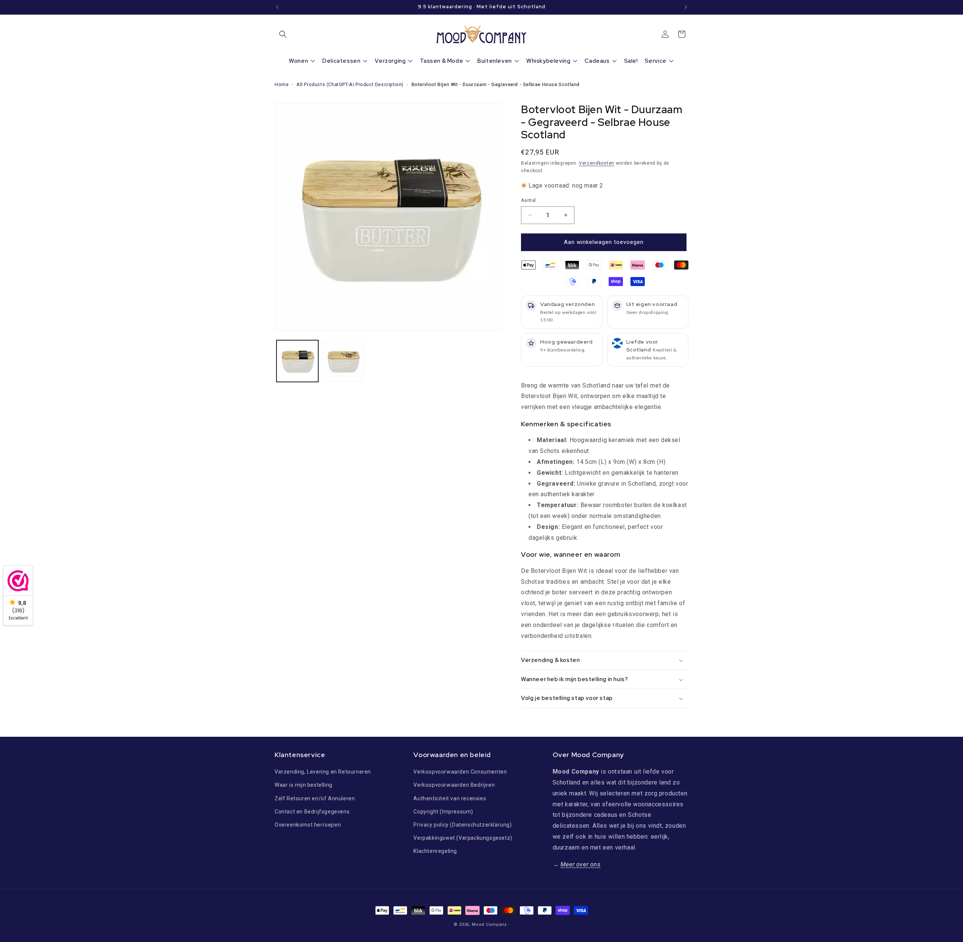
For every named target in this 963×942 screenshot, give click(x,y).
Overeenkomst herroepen (308, 825)
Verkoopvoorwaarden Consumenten (460, 772)
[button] (283, 34)
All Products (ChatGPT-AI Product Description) (350, 84)
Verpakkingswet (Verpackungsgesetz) (462, 838)
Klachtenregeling (435, 851)
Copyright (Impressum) (443, 812)
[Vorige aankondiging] (277, 7)
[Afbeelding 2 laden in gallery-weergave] (343, 361)
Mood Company (489, 924)
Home (282, 84)
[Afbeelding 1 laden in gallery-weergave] (297, 361)
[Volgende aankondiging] (685, 7)
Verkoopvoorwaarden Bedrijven (454, 785)
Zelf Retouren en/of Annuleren (315, 798)
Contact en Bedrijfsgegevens (312, 812)
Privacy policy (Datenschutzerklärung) (462, 825)
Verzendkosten (596, 163)
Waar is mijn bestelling (304, 785)
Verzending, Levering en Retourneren (323, 772)
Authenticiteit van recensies (449, 798)
